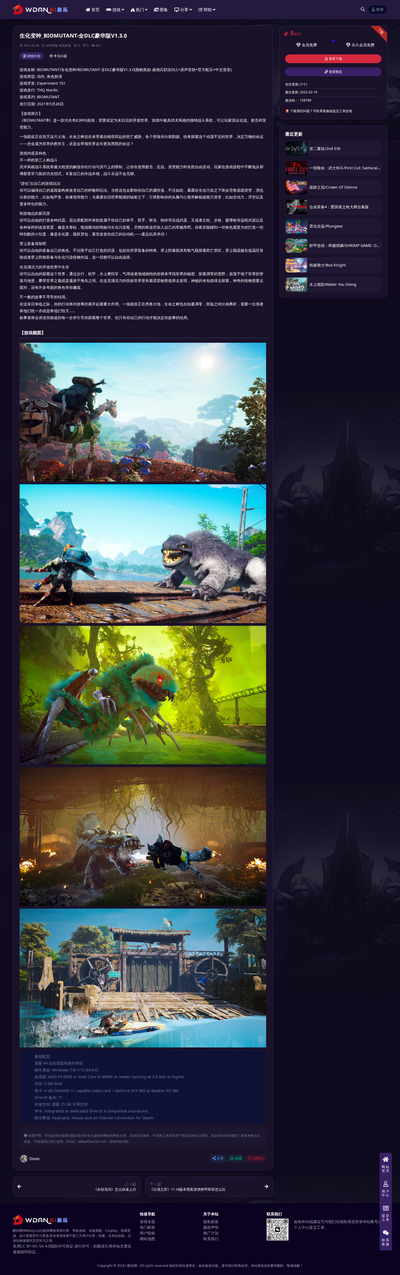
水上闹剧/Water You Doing (332, 284)
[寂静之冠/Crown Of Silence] (296, 187)
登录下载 (335, 59)
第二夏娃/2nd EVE (325, 148)
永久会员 (359, 44)
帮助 (208, 9)
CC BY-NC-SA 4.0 (35, 1246)
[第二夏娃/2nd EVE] (296, 148)
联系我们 (211, 1238)
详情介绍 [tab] (33, 56)
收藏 (238, 1158)
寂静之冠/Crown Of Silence (333, 187)
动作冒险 (52, 45)
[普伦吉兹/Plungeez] (296, 226)
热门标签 (147, 1227)
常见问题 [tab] (60, 56)
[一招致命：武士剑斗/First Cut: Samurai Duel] (296, 168)
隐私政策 (211, 1221)
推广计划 (211, 1233)
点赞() (258, 1158)
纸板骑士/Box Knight (327, 265)
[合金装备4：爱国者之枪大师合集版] (296, 207)
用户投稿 (147, 1233)
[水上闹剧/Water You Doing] (296, 284)
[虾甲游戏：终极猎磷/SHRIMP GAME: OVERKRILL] (296, 245)
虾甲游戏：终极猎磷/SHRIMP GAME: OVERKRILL (351, 245)
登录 (380, 10)
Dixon (34, 1158)
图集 (164, 9)
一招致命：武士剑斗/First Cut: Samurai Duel (348, 167)
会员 (305, 44)
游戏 (116, 9)
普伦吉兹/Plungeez (326, 226)
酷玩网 (132, 1265)
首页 (95, 9)
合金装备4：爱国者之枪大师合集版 (339, 206)
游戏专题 (147, 1221)
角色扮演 (65, 45)
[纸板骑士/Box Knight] (296, 265)
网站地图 (147, 1238)
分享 (220, 1158)
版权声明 (211, 1227)
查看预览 (335, 72)
